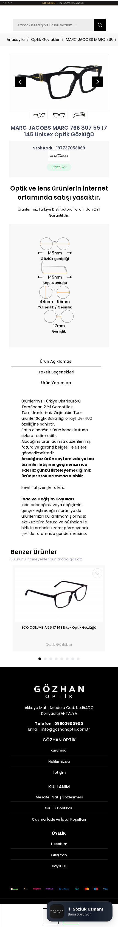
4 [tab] (56, 658)
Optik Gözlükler (45, 39)
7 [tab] (72, 658)
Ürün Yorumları (56, 382)
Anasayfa (16, 39)
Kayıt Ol (59, 866)
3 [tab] (50, 658)
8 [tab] (78, 658)
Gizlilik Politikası (59, 808)
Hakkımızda (59, 761)
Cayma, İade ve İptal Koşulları (59, 819)
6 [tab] (67, 658)
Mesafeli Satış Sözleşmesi (59, 797)
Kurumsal (59, 750)
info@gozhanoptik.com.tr (65, 729)
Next (97, 82)
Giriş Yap (59, 855)
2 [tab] (45, 658)
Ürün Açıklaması (56, 361)
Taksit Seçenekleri (56, 372)
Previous (20, 82)
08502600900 (68, 723)
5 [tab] (61, 658)
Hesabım (59, 843)
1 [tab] (39, 658)
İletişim (59, 772)
